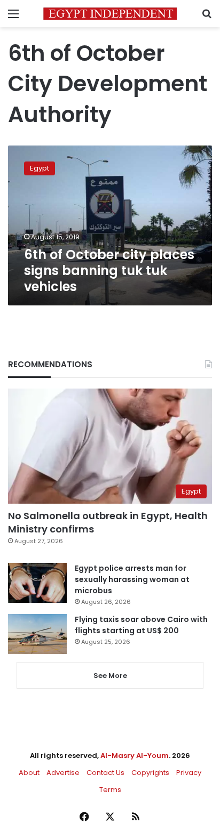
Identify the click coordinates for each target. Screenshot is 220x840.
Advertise (63, 773)
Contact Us (105, 773)
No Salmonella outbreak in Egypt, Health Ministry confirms (108, 522)
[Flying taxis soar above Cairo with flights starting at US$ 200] (37, 634)
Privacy (188, 773)
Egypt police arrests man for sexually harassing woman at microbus (132, 579)
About (29, 773)
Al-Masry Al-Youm (134, 755)
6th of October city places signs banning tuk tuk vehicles (109, 270)
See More (110, 676)
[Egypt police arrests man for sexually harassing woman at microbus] (37, 583)
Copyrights (150, 773)
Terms (110, 790)
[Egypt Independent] (110, 13)
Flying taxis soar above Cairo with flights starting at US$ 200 (141, 625)
